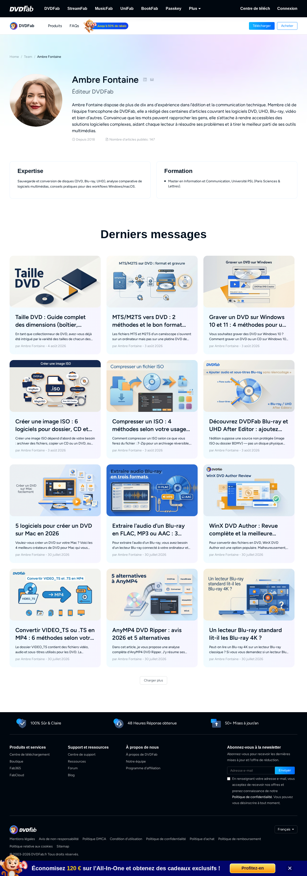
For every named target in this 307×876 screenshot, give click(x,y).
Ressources (77, 761)
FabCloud (17, 775)
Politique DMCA (94, 839)
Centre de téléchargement (30, 754)
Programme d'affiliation (143, 768)
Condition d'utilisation (126, 839)
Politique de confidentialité (252, 797)
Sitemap (63, 846)
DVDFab (52, 8)
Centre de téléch (255, 8)
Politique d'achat (202, 839)
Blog (71, 775)
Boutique (16, 761)
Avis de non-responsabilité (59, 839)
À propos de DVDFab (141, 754)
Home (14, 57)
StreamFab (77, 8)
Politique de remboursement (239, 839)
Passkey (173, 8)
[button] (262, 26)
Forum (73, 768)
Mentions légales (22, 839)
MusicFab (104, 8)
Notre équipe (136, 761)
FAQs (74, 26)
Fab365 (15, 768)
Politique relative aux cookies (31, 846)
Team (28, 57)
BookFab (149, 8)
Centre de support (81, 754)
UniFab (127, 8)
